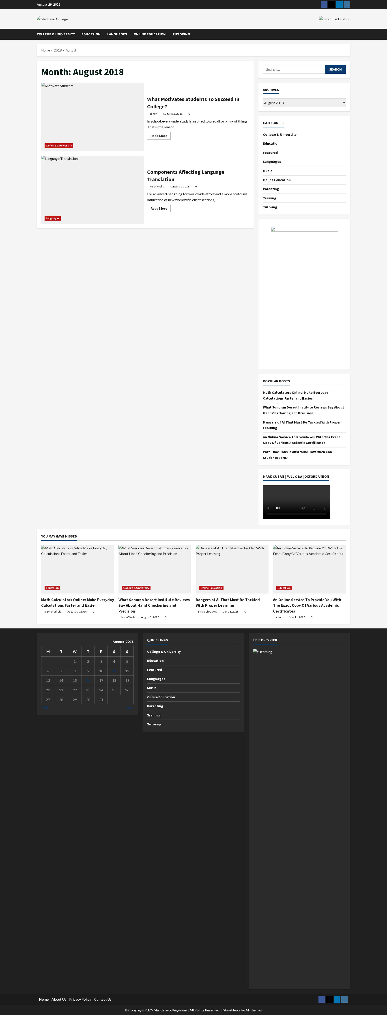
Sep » (130, 707)
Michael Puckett (207, 611)
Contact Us (103, 999)
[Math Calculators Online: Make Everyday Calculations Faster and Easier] (77, 569)
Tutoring (181, 34)
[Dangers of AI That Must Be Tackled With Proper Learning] (232, 569)
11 (114, 671)
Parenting (271, 189)
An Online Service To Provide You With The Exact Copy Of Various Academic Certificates (307, 605)
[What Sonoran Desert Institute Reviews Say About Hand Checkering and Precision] (154, 569)
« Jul (44, 707)
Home (44, 999)
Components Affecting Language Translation (92, 190)
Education (91, 34)
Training (269, 198)
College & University (56, 34)
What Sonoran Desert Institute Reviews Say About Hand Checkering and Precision (154, 605)
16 (88, 680)
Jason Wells (157, 186)
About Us (59, 999)
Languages (117, 34)
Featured (270, 152)
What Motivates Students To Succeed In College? (92, 117)
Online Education (150, 34)
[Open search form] (349, 34)
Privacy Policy (80, 999)
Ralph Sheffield (52, 611)
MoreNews (231, 1010)
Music (267, 170)
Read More (161, 136)
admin (153, 113)
